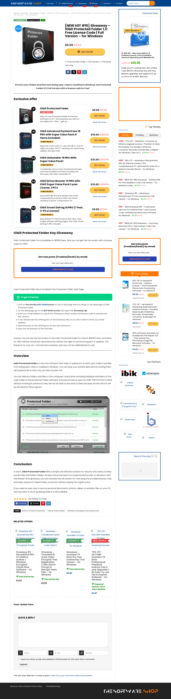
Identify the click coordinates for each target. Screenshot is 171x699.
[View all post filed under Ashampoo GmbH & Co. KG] (150, 373)
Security (24, 13)
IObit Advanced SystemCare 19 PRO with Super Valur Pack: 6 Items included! (60, 134)
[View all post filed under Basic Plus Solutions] (150, 420)
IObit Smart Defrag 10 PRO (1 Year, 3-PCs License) (61, 209)
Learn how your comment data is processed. (71, 675)
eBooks (95, 4)
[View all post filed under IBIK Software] (129, 373)
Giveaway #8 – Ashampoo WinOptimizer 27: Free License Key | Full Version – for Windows (136, 196)
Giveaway (82, 4)
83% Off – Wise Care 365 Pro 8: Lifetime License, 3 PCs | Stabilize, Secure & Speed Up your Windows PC (137, 55)
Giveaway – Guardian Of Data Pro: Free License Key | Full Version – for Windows (75, 558)
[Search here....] (152, 3)
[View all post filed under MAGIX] (150, 437)
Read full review (99, 122)
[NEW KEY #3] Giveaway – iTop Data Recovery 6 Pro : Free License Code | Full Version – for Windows (138, 226)
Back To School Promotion (33, 511)
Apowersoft (136, 327)
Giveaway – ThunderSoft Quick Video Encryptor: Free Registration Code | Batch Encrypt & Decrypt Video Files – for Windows (49, 563)
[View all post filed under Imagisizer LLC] (150, 389)
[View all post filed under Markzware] (129, 420)
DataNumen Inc (138, 353)
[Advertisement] (139, 104)
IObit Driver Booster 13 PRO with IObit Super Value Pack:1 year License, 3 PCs (60, 184)
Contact (119, 3)
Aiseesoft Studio (138, 298)
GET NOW (87, 52)
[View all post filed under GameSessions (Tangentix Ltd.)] (129, 405)
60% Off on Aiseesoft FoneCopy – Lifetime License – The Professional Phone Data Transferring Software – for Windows (144, 285)
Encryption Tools (37, 13)
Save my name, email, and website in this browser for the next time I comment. (58, 659)
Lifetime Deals (67, 4)
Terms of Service (24, 686)
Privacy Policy (37, 686)
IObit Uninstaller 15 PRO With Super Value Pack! (58, 159)
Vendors (106, 3)
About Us (13, 686)
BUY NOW (99, 115)
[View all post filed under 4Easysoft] (150, 405)
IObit (43, 20)
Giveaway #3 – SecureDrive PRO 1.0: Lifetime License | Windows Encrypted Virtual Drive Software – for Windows (25, 562)
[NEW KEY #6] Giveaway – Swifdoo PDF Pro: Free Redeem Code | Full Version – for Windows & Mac (139, 182)
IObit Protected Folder (54, 108)
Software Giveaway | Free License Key (83, 511)
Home (16, 13)
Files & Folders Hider (56, 511)
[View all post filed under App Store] (129, 437)
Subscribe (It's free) (63, 269)
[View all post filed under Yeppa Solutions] (129, 389)
